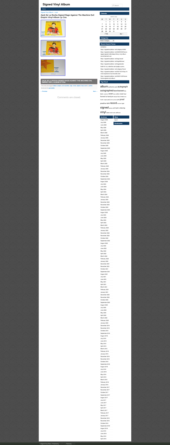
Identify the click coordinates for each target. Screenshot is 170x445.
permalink (52, 88)
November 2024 (105, 174)
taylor (117, 108)
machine (66, 86)
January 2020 (104, 323)
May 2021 (103, 282)
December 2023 (105, 202)
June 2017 (103, 403)
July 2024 (103, 184)
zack (56, 12)
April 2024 (103, 192)
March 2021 (104, 287)
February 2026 (105, 135)
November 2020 (105, 297)
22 (106, 29)
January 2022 (104, 261)
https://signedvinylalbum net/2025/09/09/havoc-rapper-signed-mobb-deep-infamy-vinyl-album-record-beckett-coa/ (114, 54)
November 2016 (105, 421)
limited (122, 96)
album (55, 86)
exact (121, 94)
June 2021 (103, 279)
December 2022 (105, 233)
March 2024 (104, 194)
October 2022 (104, 238)
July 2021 (103, 277)
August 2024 (104, 181)
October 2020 (104, 300)
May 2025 (103, 158)
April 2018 (103, 377)
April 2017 (103, 408)
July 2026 (103, 122)
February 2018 (105, 382)
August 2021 (104, 274)
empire (59, 86)
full (106, 96)
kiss (118, 96)
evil (63, 86)
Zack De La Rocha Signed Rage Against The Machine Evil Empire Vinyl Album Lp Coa (67, 81)
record (113, 103)
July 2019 (103, 338)
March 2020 (104, 318)
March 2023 (104, 225)
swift (114, 108)
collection (106, 94)
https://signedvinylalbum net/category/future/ (113, 69)
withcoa (118, 112)
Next (95, 91)
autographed (106, 90)
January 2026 (104, 138)
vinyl (82, 86)
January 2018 (104, 385)
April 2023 (103, 223)
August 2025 (104, 151)
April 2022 (103, 253)
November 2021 (105, 266)
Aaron (73, 444)
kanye (115, 96)
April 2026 (103, 130)
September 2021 (105, 271)
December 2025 (105, 140)
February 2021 (105, 289)
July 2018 (103, 369)
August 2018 (104, 367)
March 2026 (104, 133)
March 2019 (104, 349)
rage (71, 86)
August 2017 (104, 397)
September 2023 (105, 210)
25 (117, 29)
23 (110, 29)
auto (115, 87)
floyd (125, 94)
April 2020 (103, 315)
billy (125, 91)
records (119, 103)
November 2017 (105, 390)
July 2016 (103, 431)
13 (125, 24)
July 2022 (103, 246)
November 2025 (105, 143)
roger (122, 103)
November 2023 (105, 205)
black (101, 94)
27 (125, 29)
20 (125, 26)
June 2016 (103, 433)
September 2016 (105, 426)
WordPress (62, 444)
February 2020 (105, 320)
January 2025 (104, 169)
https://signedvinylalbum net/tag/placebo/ (112, 64)
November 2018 (105, 359)
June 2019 (103, 341)
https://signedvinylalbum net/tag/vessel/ (112, 59)
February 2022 (105, 259)
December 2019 (105, 325)
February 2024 (105, 197)
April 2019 (103, 346)
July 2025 (103, 153)
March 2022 (104, 256)
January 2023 (104, 230)
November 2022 (105, 235)
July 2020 (103, 307)
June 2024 (103, 187)
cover (111, 93)
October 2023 (104, 207)
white (114, 112)
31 (114, 31)
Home (44, 9)
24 (114, 29)
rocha (74, 86)
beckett (121, 90)
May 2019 (103, 343)
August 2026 (104, 120)
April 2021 (103, 284)
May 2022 (103, 251)
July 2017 (103, 400)
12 (121, 24)
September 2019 (105, 333)
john (112, 96)
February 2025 (105, 166)
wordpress (103, 47)
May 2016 (103, 436)
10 (114, 24)
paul (109, 99)
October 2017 (104, 392)
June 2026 (103, 125)
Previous (44, 91)
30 (110, 31)
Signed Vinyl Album (56, 4)
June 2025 (103, 156)
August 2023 (104, 212)
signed (78, 86)
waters (108, 112)
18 (117, 26)
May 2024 (103, 189)
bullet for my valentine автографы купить (112, 66)
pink (118, 99)
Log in (116, 120)
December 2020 (105, 295)
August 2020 (104, 305)
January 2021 (104, 292)
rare (108, 103)
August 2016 (104, 428)
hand (109, 96)
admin (90, 86)
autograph (123, 86)
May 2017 (103, 405)
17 (114, 26)
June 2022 (103, 248)
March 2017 (104, 410)
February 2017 (105, 413)
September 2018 (105, 364)
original (105, 99)
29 (106, 31)
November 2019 (105, 328)
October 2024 (104, 176)
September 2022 (105, 241)
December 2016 (105, 418)
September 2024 (105, 179)
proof (122, 99)
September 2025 (105, 148)
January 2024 (104, 199)
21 (102, 29)
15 (106, 26)
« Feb (106, 34)
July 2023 (103, 215)
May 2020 (103, 313)
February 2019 (105, 351)
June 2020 (103, 310)
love (125, 96)
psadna (103, 103)
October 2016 (104, 423)
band (116, 90)
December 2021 (105, 264)
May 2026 (103, 127)
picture (115, 99)
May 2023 (103, 220)
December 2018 (105, 356)
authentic (111, 87)
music (101, 99)
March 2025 (104, 163)
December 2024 (105, 171)
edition (118, 94)
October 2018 (104, 361)
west (111, 112)
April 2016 (103, 439)
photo (111, 99)
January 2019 (104, 354)
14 (102, 26)
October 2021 (104, 269)
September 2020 (105, 302)
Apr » (121, 34)
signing (110, 108)
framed (102, 96)
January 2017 (104, 415)
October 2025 (104, 145)
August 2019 (104, 336)
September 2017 (105, 395)
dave (114, 94)
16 (110, 26)
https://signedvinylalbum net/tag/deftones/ (112, 61)
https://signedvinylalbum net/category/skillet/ (113, 49)
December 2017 (105, 387)
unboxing (122, 108)
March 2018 (104, 379)
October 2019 (104, 331)
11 (117, 24)
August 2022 (104, 243)
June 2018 (103, 372)
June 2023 (103, 217)
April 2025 (103, 161)
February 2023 (105, 228)
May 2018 (103, 374)
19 (121, 26)
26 (121, 29)
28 (102, 31)
